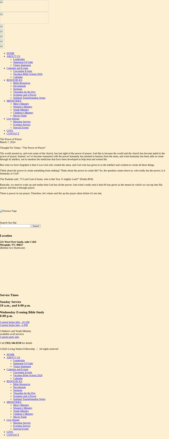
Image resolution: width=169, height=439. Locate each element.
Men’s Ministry (21, 103)
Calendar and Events (17, 68)
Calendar (18, 77)
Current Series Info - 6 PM (14, 325)
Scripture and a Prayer (24, 94)
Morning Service (22, 121)
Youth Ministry (21, 109)
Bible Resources (21, 83)
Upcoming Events (22, 71)
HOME (11, 53)
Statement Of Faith (23, 62)
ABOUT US (13, 56)
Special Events (21, 127)
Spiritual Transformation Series (29, 97)
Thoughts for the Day (24, 92)
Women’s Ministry (22, 106)
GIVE (10, 130)
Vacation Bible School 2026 (27, 74)
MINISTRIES (14, 100)
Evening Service (21, 124)
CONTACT (13, 133)
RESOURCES (14, 80)
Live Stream (13, 118)
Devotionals (19, 86)
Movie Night (20, 115)
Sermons (17, 89)
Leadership (19, 59)
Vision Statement (22, 65)
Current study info (9, 337)
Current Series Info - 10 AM (14, 322)
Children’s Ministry (23, 112)
